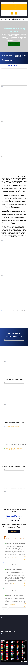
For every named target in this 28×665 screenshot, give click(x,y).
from (14, 379)
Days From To (14, 358)
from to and (14, 488)
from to (14, 466)
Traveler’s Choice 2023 (9, 60)
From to (14, 401)
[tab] (12, 13)
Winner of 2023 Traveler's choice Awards (20, 56)
